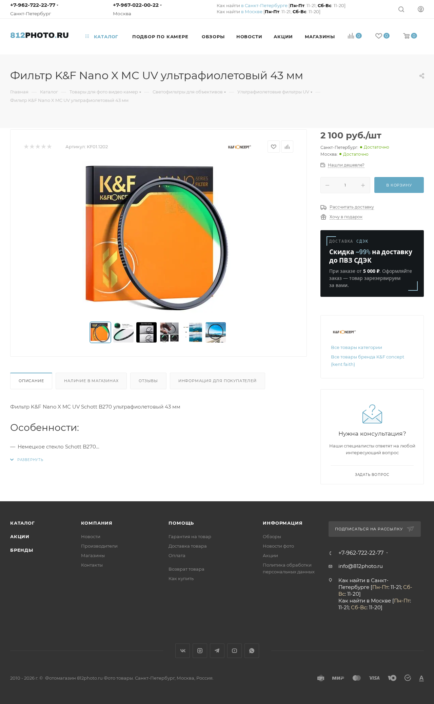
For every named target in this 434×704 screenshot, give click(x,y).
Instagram (200, 650)
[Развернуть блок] (26, 460)
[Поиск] (401, 9)
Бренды (21, 550)
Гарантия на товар (190, 536)
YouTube (234, 650)
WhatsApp (251, 650)
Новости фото (278, 546)
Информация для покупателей (217, 380)
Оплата (177, 555)
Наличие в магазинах (91, 380)
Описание (31, 380)
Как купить (181, 578)
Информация (282, 523)
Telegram (217, 650)
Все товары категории (356, 347)
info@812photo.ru (360, 566)
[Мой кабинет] (421, 9)
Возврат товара (186, 569)
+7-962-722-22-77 (32, 5)
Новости (90, 536)
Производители (99, 546)
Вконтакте (182, 650)
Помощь (181, 523)
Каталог (22, 523)
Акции (19, 536)
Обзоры (272, 536)
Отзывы (148, 380)
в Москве (251, 11)
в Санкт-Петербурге (264, 5)
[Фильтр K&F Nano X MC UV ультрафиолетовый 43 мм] (158, 237)
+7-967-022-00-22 (136, 5)
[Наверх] (401, 474)
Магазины (93, 555)
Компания (97, 523)
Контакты (92, 565)
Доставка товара (188, 546)
